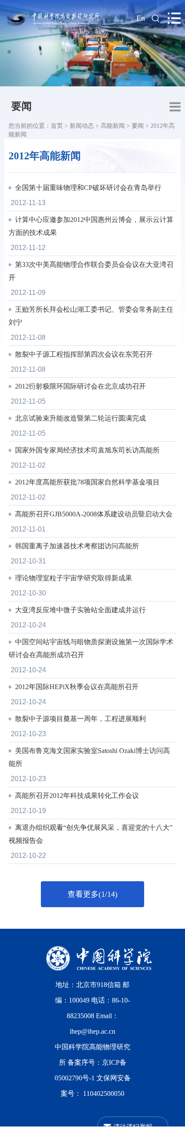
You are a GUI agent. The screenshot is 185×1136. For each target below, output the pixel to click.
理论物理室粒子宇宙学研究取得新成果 (72, 578)
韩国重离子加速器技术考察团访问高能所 (76, 546)
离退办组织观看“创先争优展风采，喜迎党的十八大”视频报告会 (91, 834)
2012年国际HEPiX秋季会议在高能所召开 (76, 686)
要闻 (21, 106)
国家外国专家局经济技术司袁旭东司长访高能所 (86, 450)
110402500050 (103, 1093)
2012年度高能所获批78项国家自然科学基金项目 (86, 482)
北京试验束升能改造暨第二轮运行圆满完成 (79, 418)
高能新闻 (113, 126)
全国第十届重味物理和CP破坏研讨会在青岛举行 (87, 187)
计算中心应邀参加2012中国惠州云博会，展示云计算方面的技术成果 (91, 226)
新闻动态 (82, 126)
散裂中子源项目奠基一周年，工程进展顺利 (79, 718)
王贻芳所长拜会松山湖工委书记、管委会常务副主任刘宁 (91, 316)
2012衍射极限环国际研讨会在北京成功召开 (79, 386)
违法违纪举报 (133, 1126)
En (140, 18)
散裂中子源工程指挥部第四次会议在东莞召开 (83, 354)
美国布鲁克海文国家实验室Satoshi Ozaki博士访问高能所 (89, 757)
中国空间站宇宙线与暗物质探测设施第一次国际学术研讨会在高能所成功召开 (91, 648)
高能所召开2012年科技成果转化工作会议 (76, 795)
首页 (57, 126)
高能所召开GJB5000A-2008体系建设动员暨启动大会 (93, 514)
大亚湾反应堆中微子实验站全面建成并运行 (79, 610)
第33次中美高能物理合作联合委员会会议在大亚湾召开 (91, 271)
